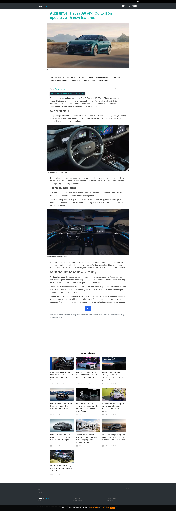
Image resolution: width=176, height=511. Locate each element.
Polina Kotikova (60, 89)
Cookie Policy (94, 507)
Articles (133, 6)
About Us (110, 500)
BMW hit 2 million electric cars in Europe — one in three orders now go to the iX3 (61, 406)
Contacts (40, 500)
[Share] (88, 308)
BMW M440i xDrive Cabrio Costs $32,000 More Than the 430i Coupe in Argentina (87, 375)
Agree (113, 508)
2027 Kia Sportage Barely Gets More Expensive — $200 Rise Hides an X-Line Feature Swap (113, 437)
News (124, 6)
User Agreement (77, 500)
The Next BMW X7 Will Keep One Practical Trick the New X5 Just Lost (61, 468)
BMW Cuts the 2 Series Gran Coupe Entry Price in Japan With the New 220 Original (61, 437)
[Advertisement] (88, 334)
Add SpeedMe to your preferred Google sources (69, 93)
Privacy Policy (105, 507)
